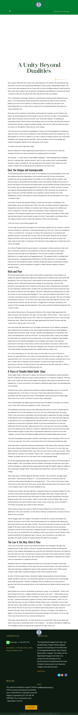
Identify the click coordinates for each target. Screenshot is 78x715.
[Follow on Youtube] (62, 675)
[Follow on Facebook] (65, 675)
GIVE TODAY (31, 707)
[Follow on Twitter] (59, 675)
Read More (41, 671)
